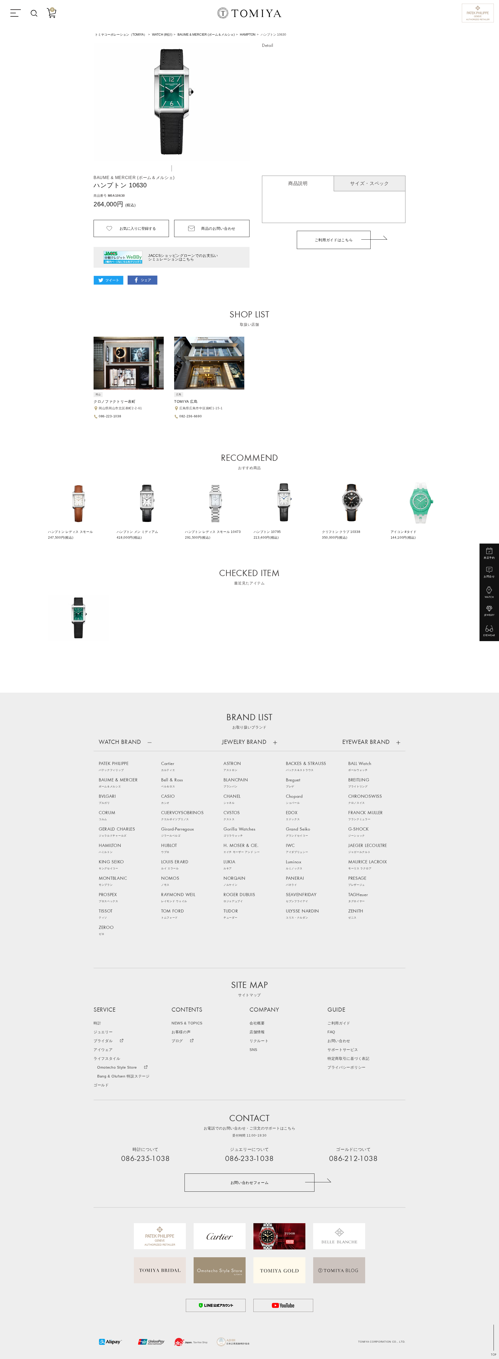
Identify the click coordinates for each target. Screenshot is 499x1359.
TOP (493, 1354)
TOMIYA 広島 (186, 401)
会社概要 (257, 1023)
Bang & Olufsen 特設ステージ (123, 1076)
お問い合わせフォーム (250, 1183)
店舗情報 (257, 1032)
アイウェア (103, 1049)
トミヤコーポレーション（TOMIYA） (121, 34)
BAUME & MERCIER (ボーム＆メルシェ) (206, 34)
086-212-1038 (353, 1159)
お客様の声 (181, 1032)
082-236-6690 (190, 416)
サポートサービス (342, 1049)
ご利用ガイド (338, 1023)
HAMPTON (247, 34)
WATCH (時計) (162, 34)
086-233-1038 (249, 1159)
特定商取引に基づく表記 (348, 1058)
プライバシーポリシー (346, 1067)
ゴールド (101, 1085)
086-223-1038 (110, 416)
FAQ (331, 1032)
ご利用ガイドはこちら (334, 240)
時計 (97, 1023)
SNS (253, 1049)
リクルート (259, 1041)
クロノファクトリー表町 (115, 401)
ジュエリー (103, 1032)
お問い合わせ (338, 1041)
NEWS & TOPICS (187, 1023)
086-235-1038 (145, 1159)
